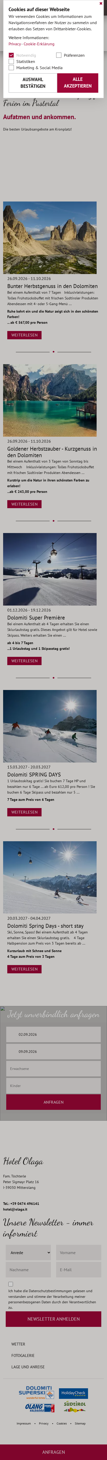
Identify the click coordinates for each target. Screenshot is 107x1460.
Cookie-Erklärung (39, 43)
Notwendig (26, 55)
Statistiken (25, 61)
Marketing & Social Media (39, 67)
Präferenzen (74, 55)
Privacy (15, 43)
